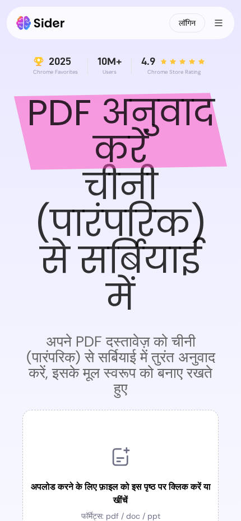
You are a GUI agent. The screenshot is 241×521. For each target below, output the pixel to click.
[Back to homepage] (41, 23)
